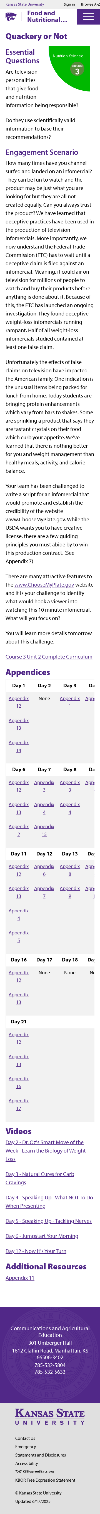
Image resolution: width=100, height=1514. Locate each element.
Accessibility (26, 1463)
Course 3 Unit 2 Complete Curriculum (49, 656)
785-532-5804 (50, 1365)
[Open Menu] (88, 17)
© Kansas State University (38, 1493)
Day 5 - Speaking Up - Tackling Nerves (49, 1221)
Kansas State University (25, 4)
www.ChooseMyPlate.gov (44, 584)
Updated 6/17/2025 (33, 1501)
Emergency (25, 1446)
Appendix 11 (20, 1277)
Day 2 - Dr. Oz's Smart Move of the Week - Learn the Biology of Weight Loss (46, 1150)
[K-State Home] (11, 16)
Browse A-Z (90, 4)
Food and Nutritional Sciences (44, 16)
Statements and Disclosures (40, 1455)
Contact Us (25, 1438)
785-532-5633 (50, 1371)
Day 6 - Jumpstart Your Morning (42, 1236)
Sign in (69, 4)
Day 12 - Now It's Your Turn (36, 1251)
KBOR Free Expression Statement (45, 1480)
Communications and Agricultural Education (50, 1331)
